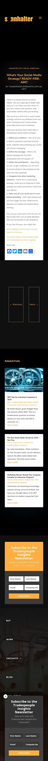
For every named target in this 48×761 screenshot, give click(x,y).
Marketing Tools (25, 402)
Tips (36, 480)
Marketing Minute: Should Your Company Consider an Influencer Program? (24, 476)
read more (12, 425)
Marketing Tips (15, 68)
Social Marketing (31, 68)
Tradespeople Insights (27, 405)
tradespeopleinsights (21, 87)
